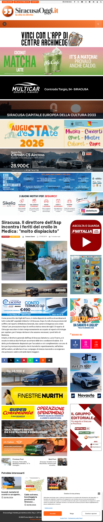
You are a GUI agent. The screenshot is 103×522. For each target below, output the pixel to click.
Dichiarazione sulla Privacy (75, 518)
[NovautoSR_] (85, 376)
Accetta (53, 513)
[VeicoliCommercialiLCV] (51, 87)
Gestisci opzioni (91, 513)
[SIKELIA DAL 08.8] (51, 204)
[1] (85, 427)
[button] (99, 494)
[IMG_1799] (34, 412)
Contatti (35, 2)
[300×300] (85, 314)
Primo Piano (15, 236)
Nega (72, 513)
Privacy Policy (35, 519)
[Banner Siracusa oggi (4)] (51, 160)
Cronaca (52, 483)
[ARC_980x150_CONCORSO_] (51, 38)
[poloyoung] (34, 377)
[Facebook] (74, 2)
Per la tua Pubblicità (22, 2)
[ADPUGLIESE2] (34, 447)
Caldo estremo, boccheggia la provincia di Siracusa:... (8, 498)
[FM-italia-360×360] (85, 235)
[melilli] (85, 274)
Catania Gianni (30, 236)
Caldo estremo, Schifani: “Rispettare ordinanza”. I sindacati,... (33, 496)
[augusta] (51, 134)
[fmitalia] (51, 182)
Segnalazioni (7, 2)
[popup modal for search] (98, 24)
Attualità (6, 236)
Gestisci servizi (49, 508)
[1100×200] (51, 109)
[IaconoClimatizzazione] (34, 307)
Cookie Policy (63, 518)
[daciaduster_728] (34, 290)
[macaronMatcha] (51, 61)
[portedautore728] (34, 395)
